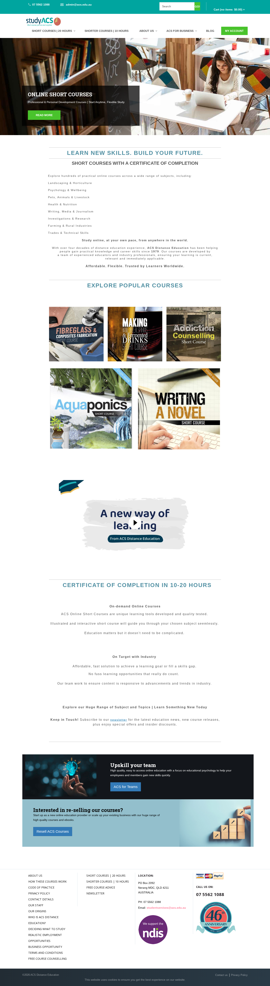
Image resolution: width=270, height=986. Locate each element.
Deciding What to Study (46, 929)
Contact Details (41, 899)
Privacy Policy (39, 893)
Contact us (221, 975)
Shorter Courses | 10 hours (106, 30)
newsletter (118, 719)
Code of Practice (41, 887)
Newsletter (95, 893)
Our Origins (37, 911)
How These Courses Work (47, 881)
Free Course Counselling (47, 958)
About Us (146, 30)
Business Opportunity (45, 947)
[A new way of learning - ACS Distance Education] (135, 523)
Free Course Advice (100, 887)
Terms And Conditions (45, 953)
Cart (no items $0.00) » (229, 9)
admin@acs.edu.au (79, 4)
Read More (44, 115)
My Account (234, 30)
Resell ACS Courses (53, 832)
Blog (210, 30)
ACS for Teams (126, 787)
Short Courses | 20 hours (52, 30)
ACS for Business (180, 30)
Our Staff (35, 905)
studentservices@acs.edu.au (166, 907)
